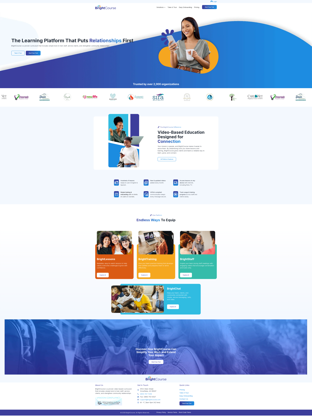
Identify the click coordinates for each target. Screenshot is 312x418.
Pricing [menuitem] (182, 390)
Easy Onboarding (185, 7)
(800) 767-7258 (146, 394)
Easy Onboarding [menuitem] (186, 396)
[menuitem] (214, 1)
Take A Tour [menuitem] (184, 393)
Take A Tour (18, 53)
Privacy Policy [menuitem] (161, 412)
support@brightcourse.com (150, 400)
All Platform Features (166, 159)
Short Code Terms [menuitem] (185, 412)
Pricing (196, 7)
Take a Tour (172, 7)
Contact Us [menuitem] (183, 399)
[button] (161, 7)
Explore (102, 275)
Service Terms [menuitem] (172, 412)
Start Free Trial (209, 7)
